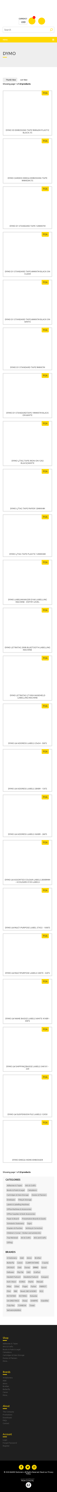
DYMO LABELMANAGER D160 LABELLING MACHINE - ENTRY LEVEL (27, 600)
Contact (6, 1423)
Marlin (30, 1282)
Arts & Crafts (30, 1185)
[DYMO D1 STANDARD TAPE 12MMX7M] (27, 204)
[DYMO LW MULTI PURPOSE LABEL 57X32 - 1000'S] (27, 905)
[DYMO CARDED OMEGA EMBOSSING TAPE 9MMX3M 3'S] (27, 156)
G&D (28, 1272)
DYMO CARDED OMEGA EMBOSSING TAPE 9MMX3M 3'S (27, 179)
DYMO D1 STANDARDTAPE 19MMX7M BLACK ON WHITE (27, 414)
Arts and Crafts (40, 1238)
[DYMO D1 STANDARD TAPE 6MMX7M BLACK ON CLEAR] (27, 249)
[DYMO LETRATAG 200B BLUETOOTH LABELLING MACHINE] (27, 625)
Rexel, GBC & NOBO (28, 1291)
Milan (9, 1286)
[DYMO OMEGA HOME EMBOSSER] (27, 1138)
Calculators (32, 1190)
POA (45, 93)
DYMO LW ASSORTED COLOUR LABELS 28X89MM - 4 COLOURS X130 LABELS (27, 881)
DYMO (35, 1267)
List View (23, 80)
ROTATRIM (11, 1296)
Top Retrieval (12, 1238)
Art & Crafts (26, 1238)
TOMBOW (22, 1305)
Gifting (9, 1242)
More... (5, 1361)
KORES (22, 1282)
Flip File (20, 1272)
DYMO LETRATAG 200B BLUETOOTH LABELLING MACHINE (27, 648)
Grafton (37, 1272)
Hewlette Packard (31, 1277)
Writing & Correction (34, 1228)
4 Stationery (12, 1258)
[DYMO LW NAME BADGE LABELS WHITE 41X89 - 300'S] (27, 996)
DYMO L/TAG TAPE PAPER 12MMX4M (27, 508)
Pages (25, 1286)
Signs (29, 1223)
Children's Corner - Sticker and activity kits (24, 1233)
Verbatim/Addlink (14, 1310)
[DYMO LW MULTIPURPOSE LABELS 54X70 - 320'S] (27, 951)
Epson (44, 1267)
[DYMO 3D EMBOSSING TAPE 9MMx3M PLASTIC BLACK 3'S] (27, 108)
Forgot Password (10, 1443)
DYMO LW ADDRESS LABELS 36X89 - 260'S (27, 834)
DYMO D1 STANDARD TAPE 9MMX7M (27, 367)
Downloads (7, 1418)
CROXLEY (10, 1267)
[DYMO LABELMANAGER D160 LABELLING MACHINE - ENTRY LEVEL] (27, 577)
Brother (38, 1258)
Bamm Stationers (28, 9)
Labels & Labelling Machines (18, 1204)
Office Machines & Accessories (19, 1209)
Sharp (24, 1301)
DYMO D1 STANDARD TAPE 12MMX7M (28, 226)
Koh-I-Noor (11, 1282)
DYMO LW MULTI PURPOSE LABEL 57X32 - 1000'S (27, 928)
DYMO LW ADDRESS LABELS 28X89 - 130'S (27, 789)
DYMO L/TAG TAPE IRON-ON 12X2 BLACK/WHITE (27, 462)
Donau (27, 1267)
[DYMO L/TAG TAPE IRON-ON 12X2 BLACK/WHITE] (27, 438)
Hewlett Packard (13, 1277)
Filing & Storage (24, 1200)
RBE (15, 1291)
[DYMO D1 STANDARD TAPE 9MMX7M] (27, 345)
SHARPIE (34, 1301)
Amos (29, 1258)
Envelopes (11, 1200)
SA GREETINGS (13, 1301)
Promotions (7, 1415)
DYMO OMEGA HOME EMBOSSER (27, 1160)
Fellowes (10, 1272)
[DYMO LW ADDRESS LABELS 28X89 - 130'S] (27, 767)
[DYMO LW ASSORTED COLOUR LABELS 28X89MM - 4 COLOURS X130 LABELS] (27, 857)
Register (6, 1446)
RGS (41, 1291)
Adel (22, 1258)
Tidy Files (11, 1305)
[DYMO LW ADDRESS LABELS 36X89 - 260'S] (27, 812)
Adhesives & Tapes (14, 1185)
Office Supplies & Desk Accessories (21, 1214)
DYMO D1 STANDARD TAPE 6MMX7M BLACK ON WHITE (27, 320)
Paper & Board (13, 1219)
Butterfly (10, 1263)
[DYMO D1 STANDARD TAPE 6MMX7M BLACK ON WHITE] (27, 297)
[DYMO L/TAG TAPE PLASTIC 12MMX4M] (27, 532)
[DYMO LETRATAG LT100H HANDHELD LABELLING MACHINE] (27, 673)
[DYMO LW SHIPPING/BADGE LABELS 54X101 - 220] (27, 1044)
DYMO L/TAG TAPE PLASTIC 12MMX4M (27, 554)
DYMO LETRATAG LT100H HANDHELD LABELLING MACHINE (27, 696)
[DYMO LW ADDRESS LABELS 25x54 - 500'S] (27, 721)
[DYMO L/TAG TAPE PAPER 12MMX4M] (27, 486)
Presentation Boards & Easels (34, 1219)
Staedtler (45, 1301)
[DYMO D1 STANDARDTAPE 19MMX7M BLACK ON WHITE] (27, 391)
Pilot (9, 1291)
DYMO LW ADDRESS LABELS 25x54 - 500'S (27, 743)
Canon (19, 1263)
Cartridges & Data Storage (17, 1195)
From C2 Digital (27, 1480)
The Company (8, 1412)
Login (5, 1440)
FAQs (5, 1420)
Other (17, 1286)
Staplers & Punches (14, 1228)
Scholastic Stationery (15, 1223)
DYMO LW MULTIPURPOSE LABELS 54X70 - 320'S (27, 973)
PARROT (43, 1286)
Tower (32, 1305)
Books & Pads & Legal (15, 1190)
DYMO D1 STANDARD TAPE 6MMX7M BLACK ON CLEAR (27, 272)
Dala (19, 1267)
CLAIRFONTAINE (32, 1263)
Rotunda (33, 1296)
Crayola (45, 1263)
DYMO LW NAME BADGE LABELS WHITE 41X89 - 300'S (27, 1019)
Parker (33, 1286)
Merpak (40, 1282)
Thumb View (11, 80)
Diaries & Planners (39, 1195)
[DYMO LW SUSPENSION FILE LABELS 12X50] (27, 1092)
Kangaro (44, 1277)
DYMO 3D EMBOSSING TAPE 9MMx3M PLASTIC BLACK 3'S (27, 131)
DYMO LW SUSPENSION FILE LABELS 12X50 (27, 1114)
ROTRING (23, 1296)
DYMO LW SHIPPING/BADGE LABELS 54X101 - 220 (27, 1067)
